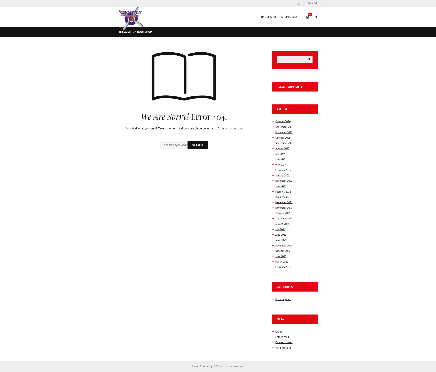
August (282, 148)
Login (298, 3)
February (283, 170)
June (280, 159)
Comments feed (283, 342)
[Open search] (315, 17)
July (280, 153)
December (283, 180)
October (282, 121)
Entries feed (282, 336)
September (284, 126)
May (280, 164)
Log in (278, 331)
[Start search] (198, 145)
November (283, 132)
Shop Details (289, 17)
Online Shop (268, 17)
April (280, 240)
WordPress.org (283, 347)
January (282, 175)
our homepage (234, 128)
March (281, 261)
